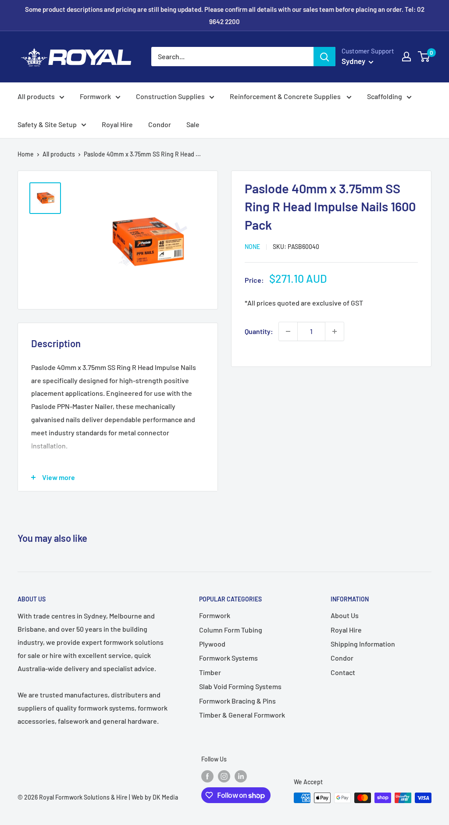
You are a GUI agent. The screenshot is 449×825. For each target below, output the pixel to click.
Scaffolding (384, 96)
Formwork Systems (228, 658)
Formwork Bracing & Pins (237, 701)
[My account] (406, 56)
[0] (424, 56)
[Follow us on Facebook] (207, 776)
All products (36, 96)
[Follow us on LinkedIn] (241, 776)
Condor (159, 124)
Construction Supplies (170, 96)
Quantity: (259, 331)
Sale (193, 124)
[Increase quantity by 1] (334, 331)
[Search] (324, 56)
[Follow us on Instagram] (224, 776)
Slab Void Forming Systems (240, 686)
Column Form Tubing (230, 630)
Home (26, 154)
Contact (343, 672)
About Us (345, 615)
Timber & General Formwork (242, 715)
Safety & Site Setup (47, 124)
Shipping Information (363, 644)
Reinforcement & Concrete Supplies (286, 96)
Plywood (212, 644)
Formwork (95, 96)
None (252, 246)
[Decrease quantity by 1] (288, 331)
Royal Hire (117, 124)
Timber (210, 672)
